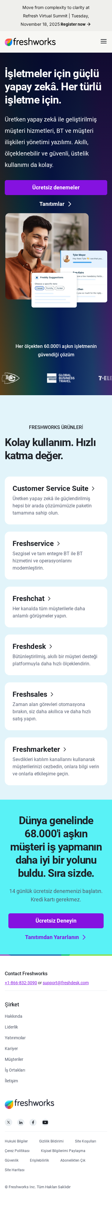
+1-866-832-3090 (21, 982)
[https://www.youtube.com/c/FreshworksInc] (45, 1124)
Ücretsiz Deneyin (56, 921)
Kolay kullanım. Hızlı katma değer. (50, 449)
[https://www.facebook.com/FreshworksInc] (33, 1124)
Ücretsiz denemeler (56, 187)
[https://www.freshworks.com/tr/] (30, 42)
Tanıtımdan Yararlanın (52, 937)
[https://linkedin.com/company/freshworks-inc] (20, 1124)
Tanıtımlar (52, 204)
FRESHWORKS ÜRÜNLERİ (56, 427)
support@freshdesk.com (66, 982)
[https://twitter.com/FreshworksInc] (8, 1124)
